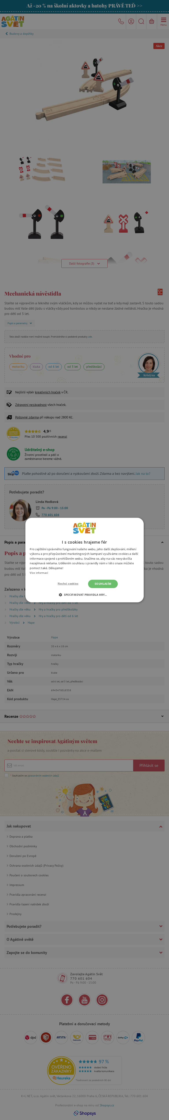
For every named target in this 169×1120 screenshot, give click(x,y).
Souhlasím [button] (103, 584)
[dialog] (84, 560)
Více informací (39, 573)
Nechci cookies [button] (68, 583)
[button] (84, 594)
